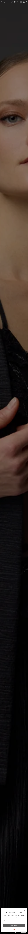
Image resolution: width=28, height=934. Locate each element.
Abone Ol (14, 925)
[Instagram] (14, 929)
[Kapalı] (24, 910)
